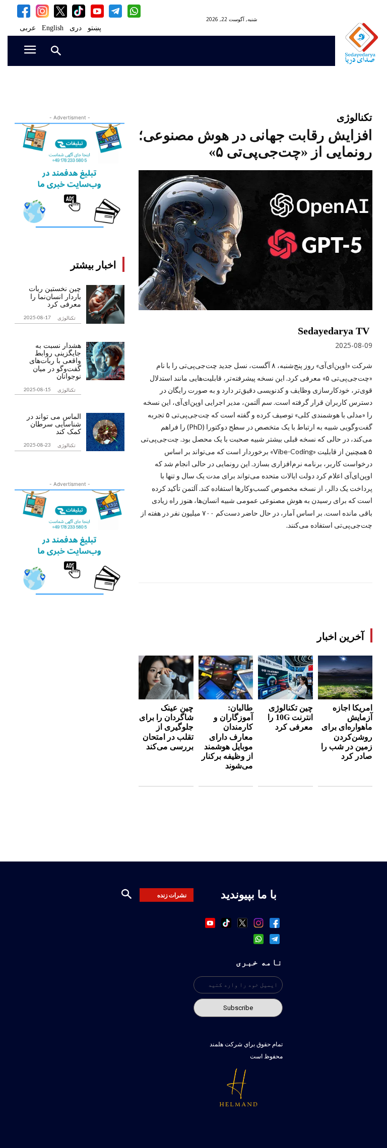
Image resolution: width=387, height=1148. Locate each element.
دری (76, 28)
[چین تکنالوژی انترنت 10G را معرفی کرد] (285, 677)
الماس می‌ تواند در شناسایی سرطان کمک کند (54, 424)
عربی (28, 28)
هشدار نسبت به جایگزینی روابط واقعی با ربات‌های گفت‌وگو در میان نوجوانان (55, 361)
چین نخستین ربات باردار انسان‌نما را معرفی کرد (55, 296)
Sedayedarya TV (333, 330)
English (52, 28)
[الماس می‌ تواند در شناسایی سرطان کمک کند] (105, 432)
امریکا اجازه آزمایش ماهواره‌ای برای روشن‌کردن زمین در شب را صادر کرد (346, 731)
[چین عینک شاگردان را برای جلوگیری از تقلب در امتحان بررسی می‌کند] (166, 677)
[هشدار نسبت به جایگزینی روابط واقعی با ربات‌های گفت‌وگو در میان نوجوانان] (105, 361)
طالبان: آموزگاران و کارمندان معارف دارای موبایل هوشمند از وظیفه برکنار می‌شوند (227, 736)
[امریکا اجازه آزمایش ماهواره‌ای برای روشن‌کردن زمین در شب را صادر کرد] (345, 677)
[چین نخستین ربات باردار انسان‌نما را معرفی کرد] (105, 304)
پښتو (94, 28)
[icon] (133, 11)
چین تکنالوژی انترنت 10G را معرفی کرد (290, 717)
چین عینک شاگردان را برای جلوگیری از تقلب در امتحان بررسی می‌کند (166, 727)
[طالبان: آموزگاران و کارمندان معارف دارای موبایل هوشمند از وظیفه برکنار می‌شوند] (226, 677)
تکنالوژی (66, 318)
